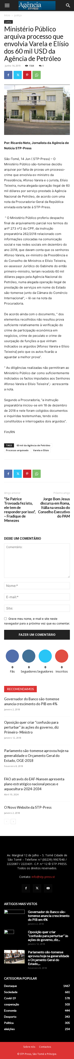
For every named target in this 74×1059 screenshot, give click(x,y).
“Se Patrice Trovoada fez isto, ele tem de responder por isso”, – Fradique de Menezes (20, 510)
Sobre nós (29, 1047)
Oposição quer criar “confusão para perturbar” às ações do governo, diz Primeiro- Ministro (31, 727)
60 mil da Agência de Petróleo (33, 445)
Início (7, 15)
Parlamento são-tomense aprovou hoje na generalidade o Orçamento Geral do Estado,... (48, 958)
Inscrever (61, 651)
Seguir (28, 651)
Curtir (12, 651)
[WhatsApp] (36, 75)
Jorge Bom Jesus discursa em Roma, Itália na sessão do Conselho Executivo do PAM (54, 507)
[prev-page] (6, 821)
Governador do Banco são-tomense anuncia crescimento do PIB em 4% (48, 915)
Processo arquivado (17, 450)
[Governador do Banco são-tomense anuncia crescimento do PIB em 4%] (14, 917)
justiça (18, 15)
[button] (7, 5)
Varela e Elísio (41, 450)
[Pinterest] (27, 75)
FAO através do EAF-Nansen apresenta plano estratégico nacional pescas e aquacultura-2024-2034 (34, 784)
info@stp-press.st (43, 877)
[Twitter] (18, 75)
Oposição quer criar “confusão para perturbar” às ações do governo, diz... (48, 936)
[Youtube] (48, 888)
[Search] (68, 5)
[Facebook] (8, 75)
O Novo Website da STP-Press (28, 807)
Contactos (45, 1047)
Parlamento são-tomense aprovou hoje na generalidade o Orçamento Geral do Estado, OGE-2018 (36, 756)
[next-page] (13, 821)
